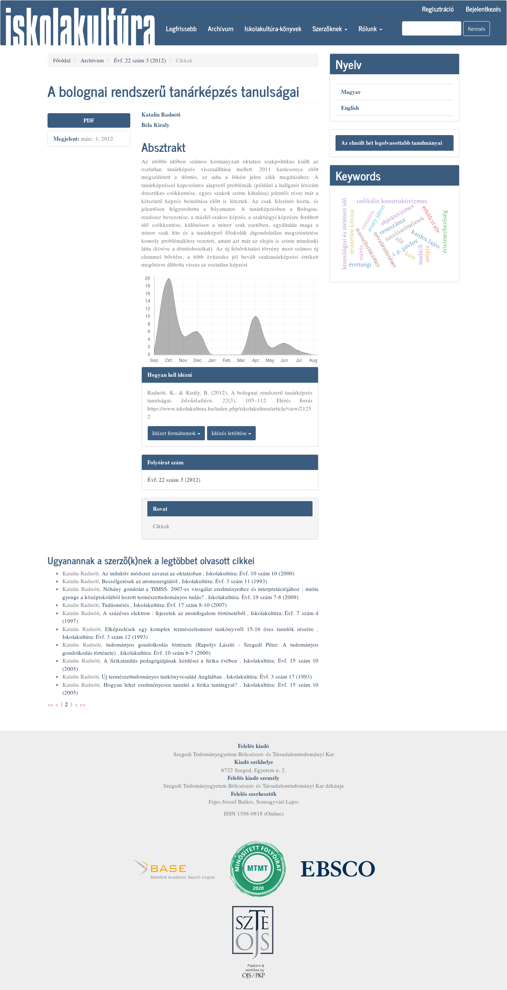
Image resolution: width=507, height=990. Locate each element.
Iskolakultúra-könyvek (273, 28)
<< (50, 704)
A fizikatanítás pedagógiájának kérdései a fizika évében (172, 660)
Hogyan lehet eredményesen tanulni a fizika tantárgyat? (172, 684)
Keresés (476, 28)
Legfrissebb (181, 28)
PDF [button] (89, 120)
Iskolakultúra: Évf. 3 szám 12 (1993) (105, 636)
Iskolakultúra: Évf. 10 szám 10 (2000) (250, 573)
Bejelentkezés (483, 8)
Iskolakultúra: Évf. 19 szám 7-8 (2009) (253, 597)
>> (82, 704)
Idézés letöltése (230, 433)
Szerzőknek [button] (328, 28)
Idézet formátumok (174, 433)
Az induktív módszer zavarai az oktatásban (152, 573)
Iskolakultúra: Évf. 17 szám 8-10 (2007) (180, 604)
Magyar (351, 92)
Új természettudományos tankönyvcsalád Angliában (162, 676)
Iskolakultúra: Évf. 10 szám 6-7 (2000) (165, 652)
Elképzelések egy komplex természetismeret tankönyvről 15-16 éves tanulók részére (211, 629)
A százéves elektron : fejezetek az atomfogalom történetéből (175, 613)
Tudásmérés (116, 604)
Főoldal (62, 60)
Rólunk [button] (369, 28)
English (350, 108)
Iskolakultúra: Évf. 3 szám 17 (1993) (269, 676)
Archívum (220, 28)
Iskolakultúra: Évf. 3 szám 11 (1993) (224, 581)
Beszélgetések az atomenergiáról (140, 581)
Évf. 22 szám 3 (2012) (140, 60)
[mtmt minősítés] (258, 868)
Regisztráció (438, 8)
